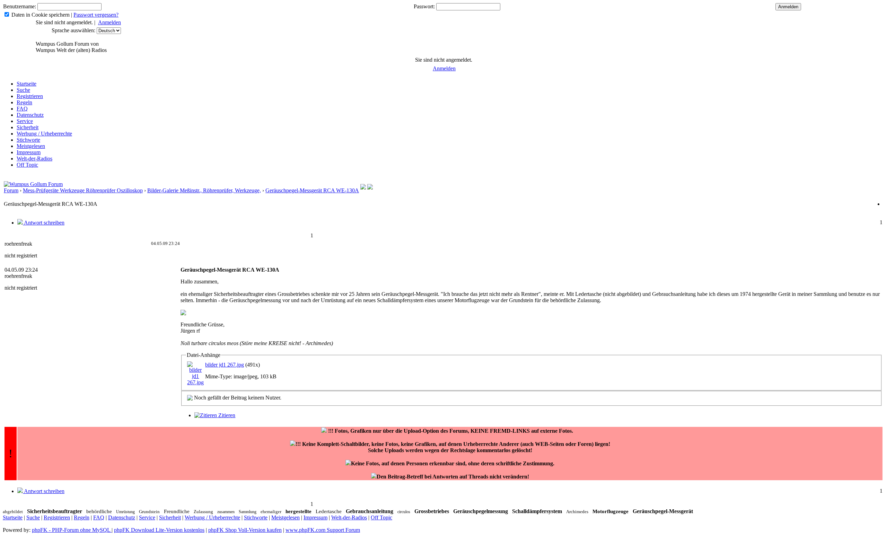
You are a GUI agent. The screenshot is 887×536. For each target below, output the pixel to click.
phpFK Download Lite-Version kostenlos (159, 530)
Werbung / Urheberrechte (44, 134)
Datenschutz (30, 115)
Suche (23, 90)
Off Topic (27, 165)
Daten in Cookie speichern (40, 15)
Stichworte (28, 140)
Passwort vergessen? (95, 15)
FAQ (22, 109)
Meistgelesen (31, 146)
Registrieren (30, 96)
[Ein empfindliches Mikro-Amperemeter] (370, 188)
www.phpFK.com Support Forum (323, 530)
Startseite (26, 84)
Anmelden (109, 22)
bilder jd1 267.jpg (224, 365)
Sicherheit (27, 127)
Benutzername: (19, 6)
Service (25, 121)
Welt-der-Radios (34, 158)
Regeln (24, 102)
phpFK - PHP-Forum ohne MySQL (72, 530)
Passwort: (424, 6)
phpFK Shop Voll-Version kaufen (245, 530)
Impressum (29, 152)
